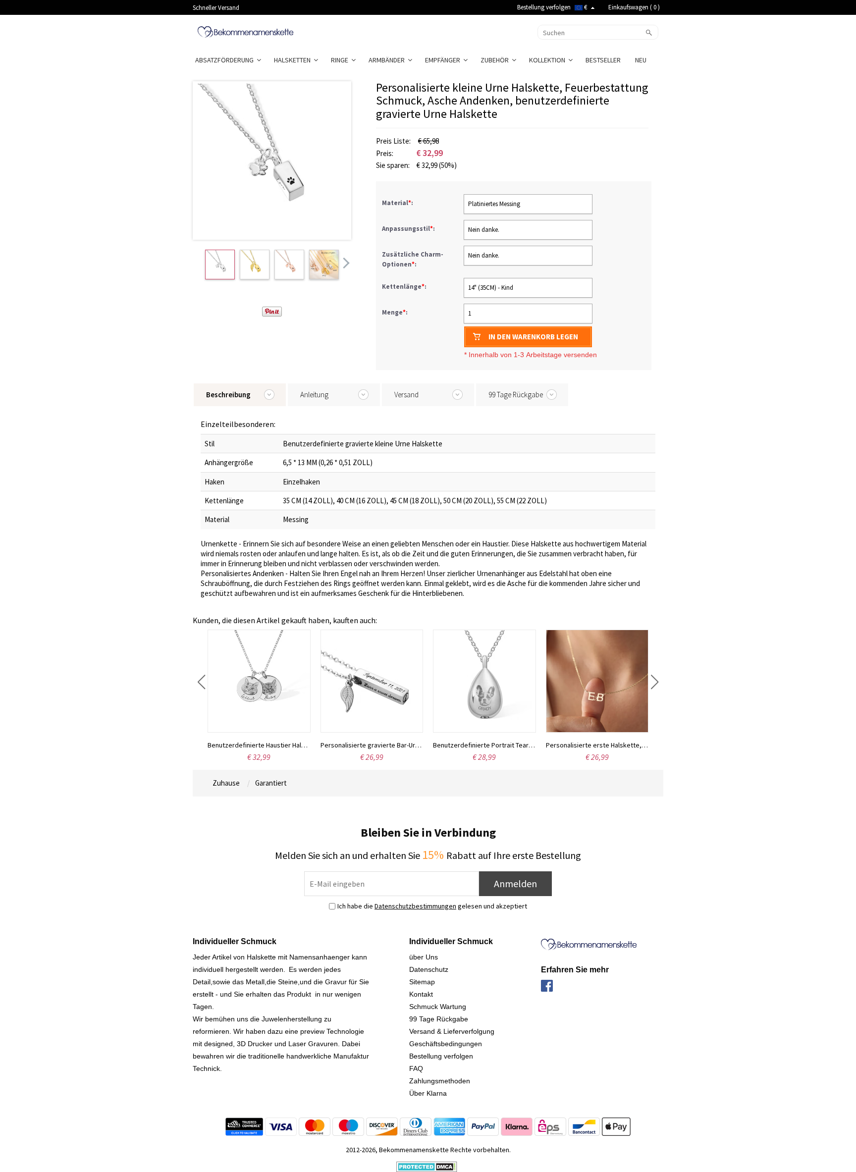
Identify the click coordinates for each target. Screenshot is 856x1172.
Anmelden (515, 883)
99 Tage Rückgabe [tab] (515, 394)
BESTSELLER (604, 59)
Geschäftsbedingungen (445, 1044)
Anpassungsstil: (409, 228)
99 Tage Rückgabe (438, 1019)
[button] (201, 682)
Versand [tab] (406, 394)
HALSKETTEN (294, 59)
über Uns (423, 957)
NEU (641, 59)
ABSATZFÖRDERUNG (226, 59)
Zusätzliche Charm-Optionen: (412, 259)
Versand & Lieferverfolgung (451, 1031)
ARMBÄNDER (388, 59)
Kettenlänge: (405, 286)
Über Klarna (428, 1093)
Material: (398, 203)
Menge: (395, 312)
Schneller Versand (216, 7)
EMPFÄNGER (444, 59)
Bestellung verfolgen (544, 7)
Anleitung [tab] (314, 394)
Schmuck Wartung (437, 1007)
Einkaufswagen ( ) (634, 7)
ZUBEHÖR (496, 59)
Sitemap (422, 982)
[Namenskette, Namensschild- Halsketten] (245, 31)
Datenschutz (428, 969)
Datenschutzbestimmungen (415, 906)
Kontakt (421, 994)
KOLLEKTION (548, 59)
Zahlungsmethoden (439, 1081)
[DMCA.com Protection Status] (426, 1166)
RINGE (341, 59)
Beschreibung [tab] (228, 394)
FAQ (416, 1068)
